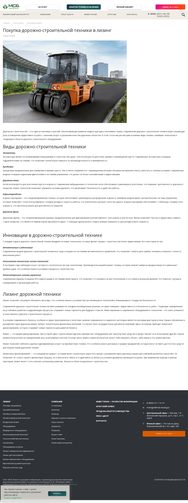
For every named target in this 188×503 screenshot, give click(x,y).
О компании (56, 406)
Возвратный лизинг (11, 422)
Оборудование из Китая (13, 447)
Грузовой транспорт (11, 410)
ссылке (74, 484)
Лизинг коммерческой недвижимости (18, 451)
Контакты (132, 14)
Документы (56, 426)
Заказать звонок (163, 16)
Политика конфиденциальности (170, 480)
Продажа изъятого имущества (112, 411)
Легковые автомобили (12, 406)
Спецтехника (8, 443)
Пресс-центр (67, 14)
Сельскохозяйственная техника (16, 439)
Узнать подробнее (13, 498)
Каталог (42, 7)
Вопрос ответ (56, 434)
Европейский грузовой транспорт (17, 463)
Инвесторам (90, 14)
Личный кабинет (124, 7)
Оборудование (9, 426)
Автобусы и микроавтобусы (14, 414)
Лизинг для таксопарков (13, 455)
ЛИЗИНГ (7, 401)
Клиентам (55, 410)
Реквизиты (55, 430)
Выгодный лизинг (34, 23)
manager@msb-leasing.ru (158, 407)
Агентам (112, 14)
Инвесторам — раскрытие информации (116, 401)
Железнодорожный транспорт (15, 434)
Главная (6, 23)
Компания (45, 14)
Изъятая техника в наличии (84, 7)
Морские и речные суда (12, 467)
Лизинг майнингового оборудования (18, 459)
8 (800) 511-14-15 (159, 14)
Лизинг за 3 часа (170, 7)
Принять (57, 493)
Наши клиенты (57, 422)
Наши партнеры (58, 439)
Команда (55, 414)
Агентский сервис (105, 406)
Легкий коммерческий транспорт (16, 418)
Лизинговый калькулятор (16, 14)
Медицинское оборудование (15, 430)
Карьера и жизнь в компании (63, 418)
